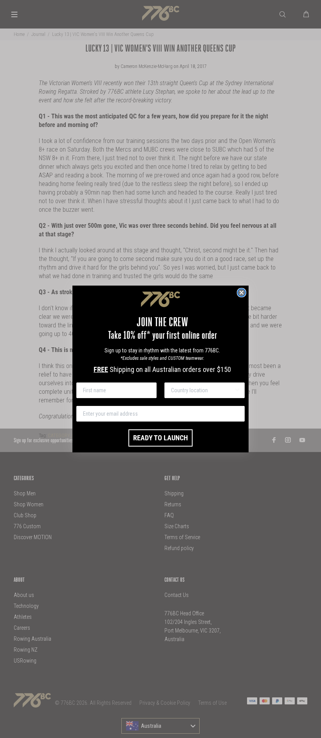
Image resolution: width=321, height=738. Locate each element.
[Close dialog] (241, 293)
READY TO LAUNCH (160, 438)
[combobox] (202, 390)
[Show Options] (237, 390)
